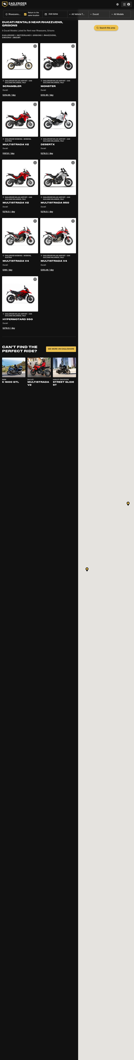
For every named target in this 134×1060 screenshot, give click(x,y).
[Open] (88, 13)
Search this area (107, 28)
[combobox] (13, 14)
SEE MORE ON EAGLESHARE (61, 349)
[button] (20, 70)
